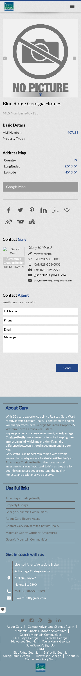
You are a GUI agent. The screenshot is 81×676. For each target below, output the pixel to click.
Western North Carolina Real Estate (29, 429)
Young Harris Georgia (56, 641)
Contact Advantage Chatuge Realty (51, 626)
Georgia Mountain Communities (26, 512)
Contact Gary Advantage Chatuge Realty (32, 526)
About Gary (14, 626)
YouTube (49, 620)
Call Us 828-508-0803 (30, 591)
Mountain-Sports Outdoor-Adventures (31, 532)
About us (73, 656)
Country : (10, 160)
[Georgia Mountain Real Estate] (40, 667)
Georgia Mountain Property (54, 425)
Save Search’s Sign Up (40, 645)
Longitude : (12, 166)
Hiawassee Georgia (23, 641)
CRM (40, 649)
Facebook (31, 620)
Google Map (16, 186)
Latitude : (11, 172)
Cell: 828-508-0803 (47, 264)
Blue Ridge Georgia (26, 638)
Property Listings (17, 505)
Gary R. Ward (40, 247)
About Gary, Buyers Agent (23, 518)
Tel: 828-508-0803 (47, 259)
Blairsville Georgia (56, 638)
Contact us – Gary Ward (40, 659)
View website (43, 254)
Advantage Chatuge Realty (23, 462)
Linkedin (58, 620)
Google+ (40, 620)
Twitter (22, 620)
